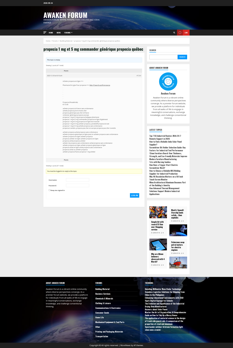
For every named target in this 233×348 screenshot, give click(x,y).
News (153, 215)
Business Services (102, 293)
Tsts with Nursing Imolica (160, 162)
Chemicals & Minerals (104, 298)
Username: (53, 180)
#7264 (139, 76)
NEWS (59, 32)
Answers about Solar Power (156, 309)
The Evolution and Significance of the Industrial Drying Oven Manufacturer (164, 305)
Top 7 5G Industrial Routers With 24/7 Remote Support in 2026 (165, 137)
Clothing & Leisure (103, 303)
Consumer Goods (102, 312)
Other (97, 326)
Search (152, 50)
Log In (134, 195)
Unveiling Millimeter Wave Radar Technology (163, 289)
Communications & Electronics (108, 308)
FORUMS (67, 32)
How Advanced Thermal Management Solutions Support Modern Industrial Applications (164, 191)
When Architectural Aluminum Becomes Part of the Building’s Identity (167, 184)
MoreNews (125, 345)
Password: (53, 186)
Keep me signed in (58, 190)
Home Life (99, 317)
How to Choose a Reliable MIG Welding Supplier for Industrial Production (164, 172)
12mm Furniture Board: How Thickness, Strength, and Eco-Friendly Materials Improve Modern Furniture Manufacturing (168, 156)
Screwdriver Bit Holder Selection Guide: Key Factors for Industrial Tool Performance (167, 149)
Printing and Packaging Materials (109, 331)
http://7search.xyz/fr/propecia (100, 85)
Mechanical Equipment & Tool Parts (109, 322)
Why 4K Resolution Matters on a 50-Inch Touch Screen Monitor (166, 178)
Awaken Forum (65, 15)
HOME (51, 32)
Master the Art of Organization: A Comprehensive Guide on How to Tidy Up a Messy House (165, 314)
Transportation (101, 336)
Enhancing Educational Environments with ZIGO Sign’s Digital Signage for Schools (164, 299)
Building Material (102, 289)
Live (186, 32)
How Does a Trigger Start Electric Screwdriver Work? (163, 166)
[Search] (174, 32)
